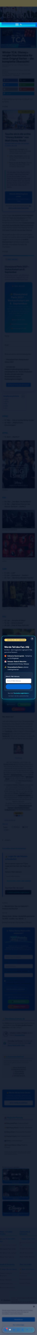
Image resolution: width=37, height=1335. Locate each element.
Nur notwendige (18, 1325)
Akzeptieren (18, 1319)
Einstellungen (18, 1330)
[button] (34, 1307)
